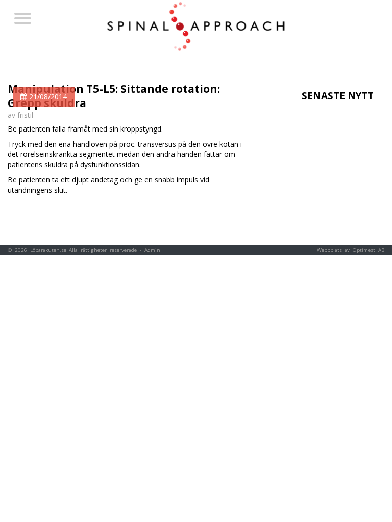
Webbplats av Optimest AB (350, 250)
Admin (152, 250)
